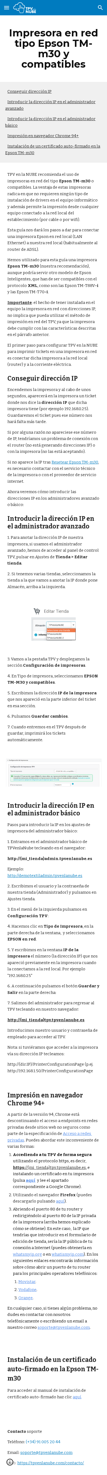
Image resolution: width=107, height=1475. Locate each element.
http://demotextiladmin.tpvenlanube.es (44, 875)
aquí (60, 1201)
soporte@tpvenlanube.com (64, 1327)
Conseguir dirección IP (29, 91)
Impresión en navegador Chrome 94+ (43, 135)
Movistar (26, 1281)
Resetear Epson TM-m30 (75, 462)
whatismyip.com (68, 1254)
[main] (53, 48)
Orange (25, 1297)
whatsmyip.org (27, 1254)
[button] (6, 7)
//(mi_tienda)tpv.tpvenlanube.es (55, 1167)
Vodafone (27, 1289)
